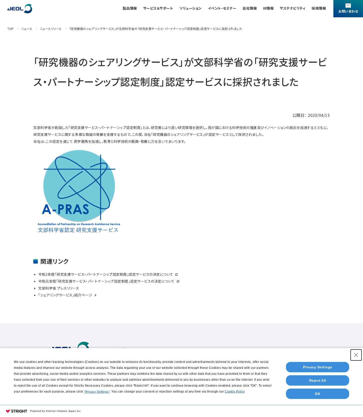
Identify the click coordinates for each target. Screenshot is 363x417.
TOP (10, 28)
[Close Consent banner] (356, 355)
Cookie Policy (235, 391)
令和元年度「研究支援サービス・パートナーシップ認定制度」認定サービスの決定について (107, 281)
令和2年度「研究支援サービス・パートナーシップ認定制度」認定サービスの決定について (106, 274)
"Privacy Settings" (97, 392)
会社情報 (249, 8)
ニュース (26, 28)
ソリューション (190, 8)
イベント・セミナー (222, 8)
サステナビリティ (292, 8)
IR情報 (268, 8)
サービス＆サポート (158, 8)
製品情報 (130, 8)
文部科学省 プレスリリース (59, 288)
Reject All (317, 380)
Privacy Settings (317, 367)
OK (317, 394)
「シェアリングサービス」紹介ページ (65, 294)
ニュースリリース (51, 28)
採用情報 (319, 8)
